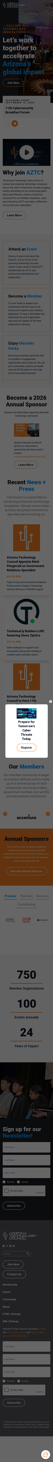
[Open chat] (45, 1454)
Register (26, 747)
